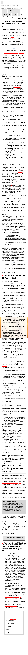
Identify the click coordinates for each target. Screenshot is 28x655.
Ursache (4, 465)
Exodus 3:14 (17, 73)
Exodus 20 (19, 115)
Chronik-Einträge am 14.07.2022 (15, 607)
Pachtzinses (5, 210)
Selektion (4, 106)
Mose (12, 37)
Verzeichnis (7, 14)
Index (14, 14)
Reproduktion (5, 101)
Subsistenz (14, 100)
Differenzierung (17, 106)
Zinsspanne (16, 313)
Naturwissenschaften (9, 107)
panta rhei (9, 176)
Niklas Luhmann (6, 111)
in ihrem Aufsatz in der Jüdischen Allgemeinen (12, 360)
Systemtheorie (17, 103)
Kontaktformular (10, 623)
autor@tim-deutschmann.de (11, 619)
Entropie (22, 104)
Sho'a (18, 475)
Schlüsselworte (14, 11)
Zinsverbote (12, 367)
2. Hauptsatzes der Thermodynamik (13, 170)
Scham (13, 332)
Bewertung (10, 17)
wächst (5, 436)
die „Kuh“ (17, 58)
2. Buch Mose (21, 66)
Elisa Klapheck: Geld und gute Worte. (14, 53)
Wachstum (14, 436)
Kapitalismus (7, 185)
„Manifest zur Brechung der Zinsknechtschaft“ (11, 483)
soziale (10, 106)
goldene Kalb (8, 264)
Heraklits (4, 176)
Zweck (20, 95)
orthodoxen (5, 347)
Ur (2, 459)
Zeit (11, 173)
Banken (4, 313)
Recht (6, 487)
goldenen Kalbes (17, 248)
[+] (14, 36)
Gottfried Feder (6, 497)
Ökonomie (21, 356)
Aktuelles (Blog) (10, 553)
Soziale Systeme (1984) (19, 111)
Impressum (9, 632)
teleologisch (17, 87)
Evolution (15, 104)
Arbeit (3, 207)
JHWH (3, 78)
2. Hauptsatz (19, 442)
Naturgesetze (5, 408)
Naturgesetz (19, 169)
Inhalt (5, 11)
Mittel (5, 219)
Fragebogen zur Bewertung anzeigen (14, 538)
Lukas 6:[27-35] (6, 57)
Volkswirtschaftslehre (15, 347)
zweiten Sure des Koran (8, 58)
